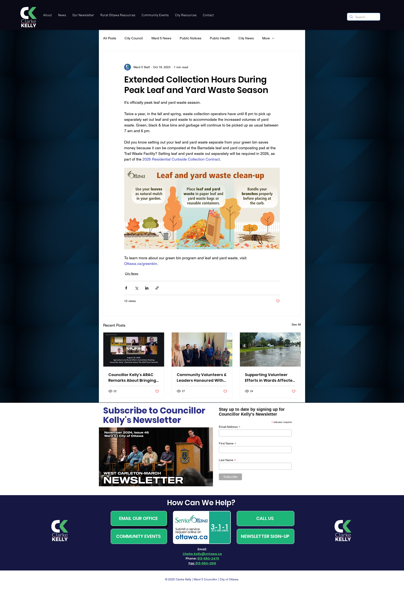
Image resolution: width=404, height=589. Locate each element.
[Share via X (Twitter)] (136, 288)
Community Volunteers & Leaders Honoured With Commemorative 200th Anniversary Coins (202, 377)
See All (296, 324)
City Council (134, 38)
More (266, 38)
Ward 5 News (161, 38)
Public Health (220, 38)
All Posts (109, 38)
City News (246, 38)
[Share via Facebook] (126, 288)
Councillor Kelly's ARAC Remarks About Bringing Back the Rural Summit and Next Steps (132, 377)
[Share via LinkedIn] (147, 288)
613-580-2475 (208, 558)
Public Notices (190, 38)
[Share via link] (157, 288)
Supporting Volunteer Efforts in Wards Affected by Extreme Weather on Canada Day (270, 377)
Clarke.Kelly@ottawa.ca (202, 554)
